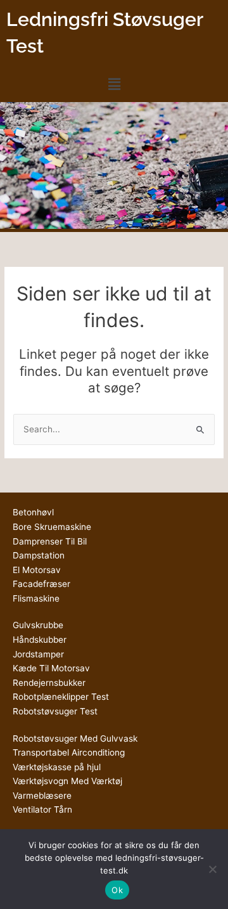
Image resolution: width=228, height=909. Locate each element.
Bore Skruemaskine (52, 527)
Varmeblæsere (42, 795)
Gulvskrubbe (38, 625)
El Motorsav (37, 570)
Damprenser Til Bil (50, 541)
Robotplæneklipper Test (61, 697)
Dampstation (39, 555)
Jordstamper (38, 654)
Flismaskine (36, 598)
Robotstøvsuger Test (55, 711)
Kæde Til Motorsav (51, 668)
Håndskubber (39, 640)
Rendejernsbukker (49, 683)
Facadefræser (41, 584)
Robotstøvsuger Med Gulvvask (75, 738)
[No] (212, 869)
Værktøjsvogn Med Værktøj (67, 781)
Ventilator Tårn (42, 809)
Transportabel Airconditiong (69, 752)
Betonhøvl (33, 512)
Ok (117, 890)
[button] (114, 84)
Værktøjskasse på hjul (57, 767)
